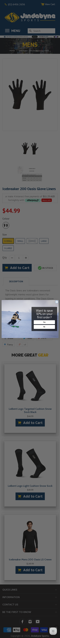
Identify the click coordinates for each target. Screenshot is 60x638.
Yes (44, 322)
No (44, 327)
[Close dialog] (56, 302)
